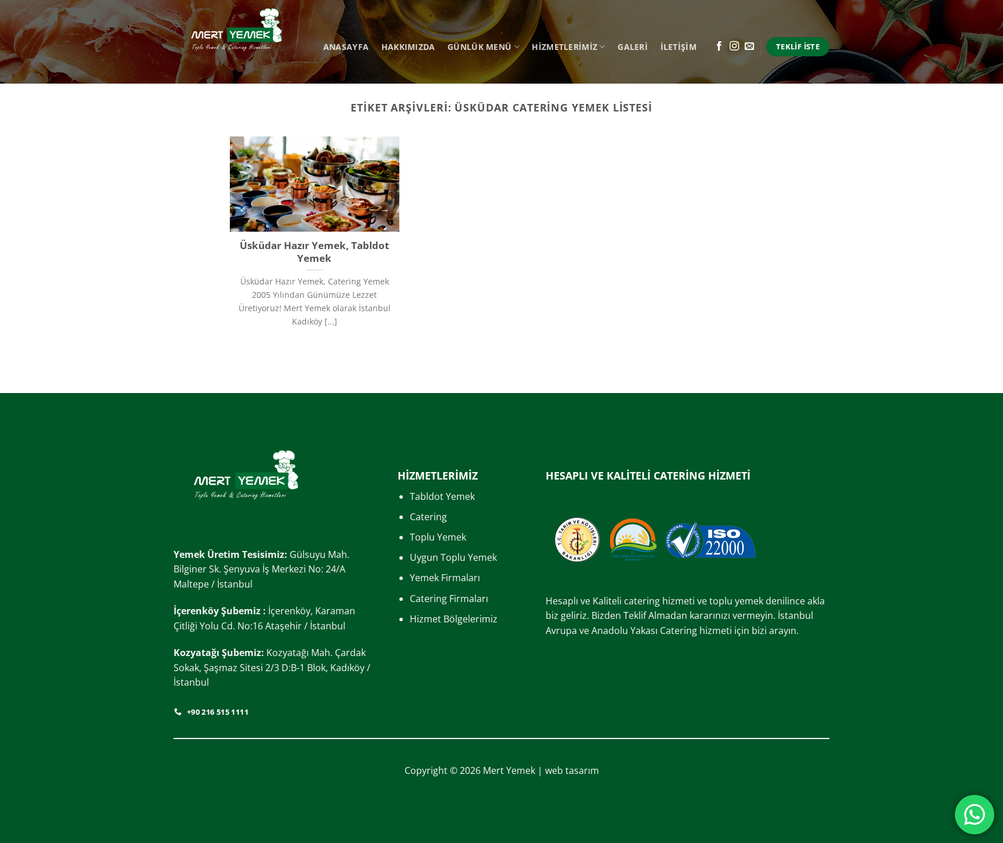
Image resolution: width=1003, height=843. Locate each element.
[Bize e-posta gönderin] (749, 46)
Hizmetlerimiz (564, 46)
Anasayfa (346, 46)
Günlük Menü (479, 46)
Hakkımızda (408, 46)
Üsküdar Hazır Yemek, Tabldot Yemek (314, 251)
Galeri (633, 46)
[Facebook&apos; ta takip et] (719, 46)
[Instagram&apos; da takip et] (734, 46)
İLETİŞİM (679, 46)
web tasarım (572, 770)
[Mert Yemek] (237, 42)
